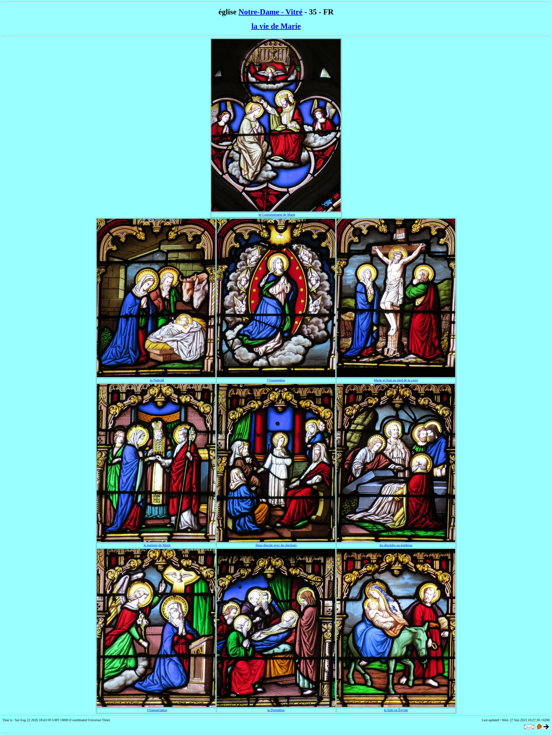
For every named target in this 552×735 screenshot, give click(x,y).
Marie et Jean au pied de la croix (396, 380)
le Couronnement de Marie (277, 214)
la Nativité (157, 380)
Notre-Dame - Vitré (270, 12)
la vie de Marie (276, 26)
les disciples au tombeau (396, 545)
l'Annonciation (157, 710)
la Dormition (276, 710)
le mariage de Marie (157, 545)
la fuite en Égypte (396, 710)
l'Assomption (276, 380)
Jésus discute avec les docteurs (276, 545)
